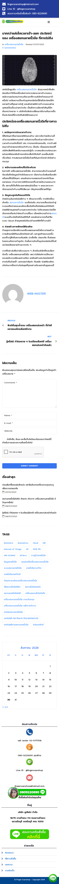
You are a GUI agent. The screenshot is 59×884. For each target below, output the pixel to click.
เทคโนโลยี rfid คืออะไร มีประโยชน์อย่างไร (21, 618)
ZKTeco (23, 555)
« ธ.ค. (5, 707)
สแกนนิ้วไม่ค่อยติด (33, 586)
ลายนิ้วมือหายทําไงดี (12, 574)
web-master (36, 293)
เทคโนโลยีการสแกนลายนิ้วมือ (16, 624)
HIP (44, 543)
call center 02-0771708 (29, 740)
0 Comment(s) (9, 47)
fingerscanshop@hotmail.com (29, 786)
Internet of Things (12, 549)
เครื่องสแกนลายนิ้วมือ (14, 44)
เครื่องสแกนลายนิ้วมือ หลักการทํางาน (20, 605)
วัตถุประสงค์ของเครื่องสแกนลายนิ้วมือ (20, 580)
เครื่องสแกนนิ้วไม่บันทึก (35, 593)
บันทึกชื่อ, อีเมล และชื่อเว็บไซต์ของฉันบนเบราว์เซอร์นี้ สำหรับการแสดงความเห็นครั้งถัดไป (26, 441)
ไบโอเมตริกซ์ (38, 624)
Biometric (8, 543)
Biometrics (23, 543)
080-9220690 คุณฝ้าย (29, 755)
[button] (48, 22)
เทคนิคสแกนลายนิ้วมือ (13, 612)
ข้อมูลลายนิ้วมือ (10, 561)
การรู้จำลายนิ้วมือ (38, 555)
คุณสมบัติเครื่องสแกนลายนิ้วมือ (35, 561)
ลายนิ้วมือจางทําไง (33, 568)
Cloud (35, 543)
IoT (27, 549)
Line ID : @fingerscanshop (29, 770)
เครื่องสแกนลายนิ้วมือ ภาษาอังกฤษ (19, 599)
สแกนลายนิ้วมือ (17, 202)
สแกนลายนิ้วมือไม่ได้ (12, 593)
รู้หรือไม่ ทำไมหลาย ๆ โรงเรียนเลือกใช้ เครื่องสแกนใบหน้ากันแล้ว (29, 512)
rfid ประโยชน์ (9, 555)
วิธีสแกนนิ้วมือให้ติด (12, 586)
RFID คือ (37, 549)
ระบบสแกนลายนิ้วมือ (13, 568)
